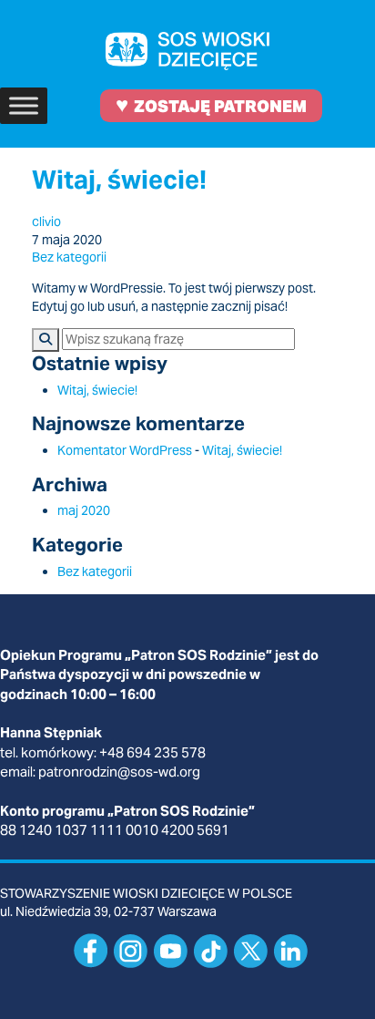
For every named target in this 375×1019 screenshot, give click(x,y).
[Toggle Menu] (23, 105)
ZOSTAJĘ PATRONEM (212, 104)
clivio (46, 221)
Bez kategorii (69, 257)
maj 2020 (83, 510)
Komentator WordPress (124, 450)
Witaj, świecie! (119, 179)
